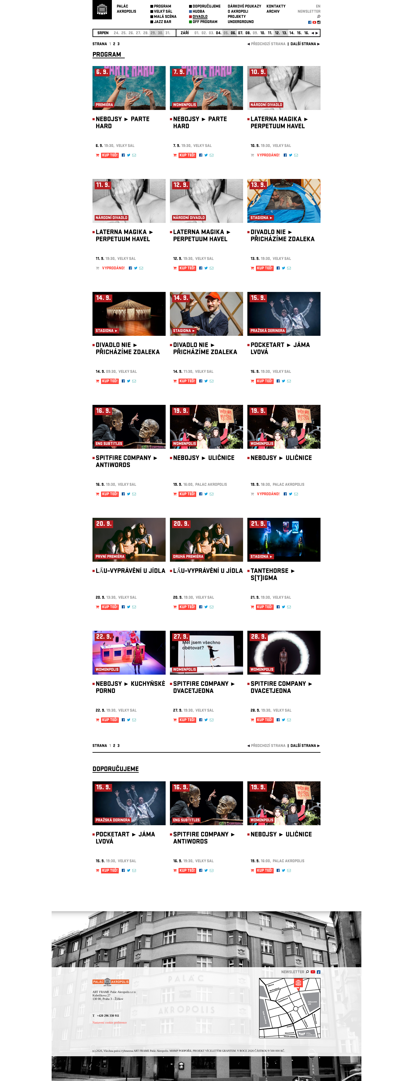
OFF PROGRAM (205, 22)
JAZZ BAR (162, 22)
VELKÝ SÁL (163, 11)
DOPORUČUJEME (206, 6)
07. (240, 33)
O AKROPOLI (238, 11)
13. (284, 33)
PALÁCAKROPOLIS (126, 9)
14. (291, 33)
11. (270, 33)
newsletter (309, 11)
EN (318, 6)
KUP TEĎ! (110, 155)
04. (219, 33)
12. (277, 33)
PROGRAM (162, 6)
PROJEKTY (237, 17)
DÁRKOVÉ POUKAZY (244, 6)
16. (306, 33)
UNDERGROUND (241, 22)
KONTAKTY (276, 6)
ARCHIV (273, 11)
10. (262, 33)
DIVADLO (200, 17)
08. (248, 33)
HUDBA (199, 11)
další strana (303, 44)
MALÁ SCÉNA (165, 17)
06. (233, 33)
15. (299, 33)
